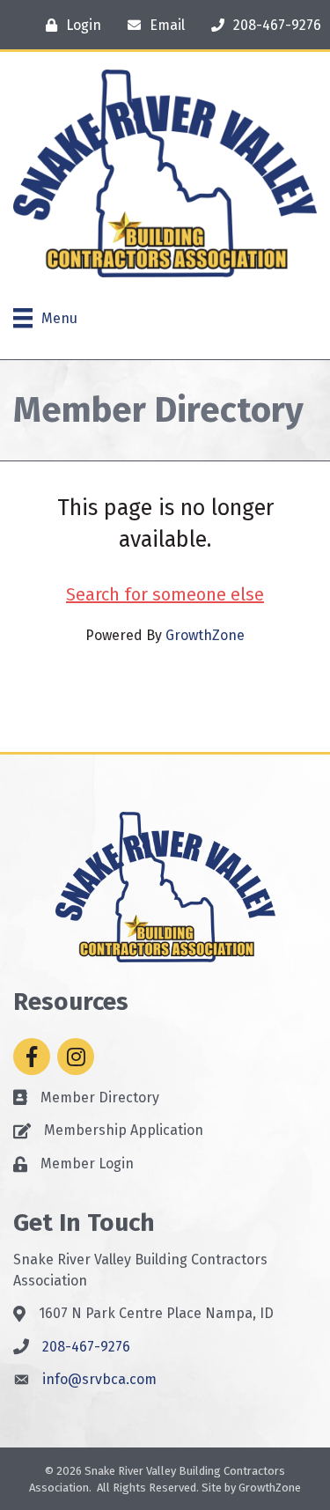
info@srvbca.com (99, 1379)
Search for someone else (165, 594)
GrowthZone (205, 635)
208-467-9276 (86, 1346)
